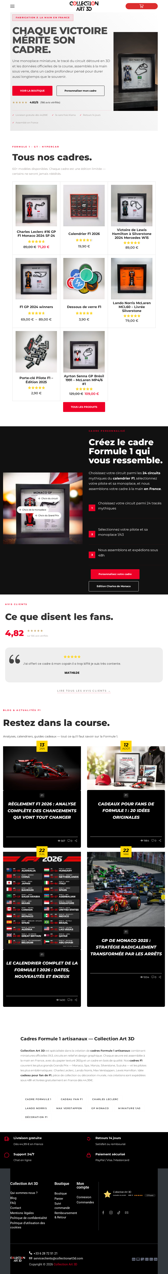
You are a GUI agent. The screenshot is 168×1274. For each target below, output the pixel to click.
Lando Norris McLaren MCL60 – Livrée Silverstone (132, 307)
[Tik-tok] (118, 1212)
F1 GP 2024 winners (36, 307)
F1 (42, 795)
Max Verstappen (69, 1108)
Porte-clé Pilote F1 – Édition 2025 (36, 380)
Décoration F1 (36, 1117)
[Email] (126, 1212)
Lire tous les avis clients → (84, 690)
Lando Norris (36, 1108)
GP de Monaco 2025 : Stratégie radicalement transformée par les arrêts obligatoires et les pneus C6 (126, 947)
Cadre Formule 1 (38, 1099)
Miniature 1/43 (129, 1108)
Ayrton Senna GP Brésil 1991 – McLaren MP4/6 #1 (84, 380)
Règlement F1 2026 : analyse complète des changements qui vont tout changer (42, 810)
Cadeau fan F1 (72, 1099)
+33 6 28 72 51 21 (46, 1253)
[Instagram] (111, 1212)
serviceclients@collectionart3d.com (58, 1258)
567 (63, 840)
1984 (146, 840)
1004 (146, 977)
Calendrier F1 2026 (84, 234)
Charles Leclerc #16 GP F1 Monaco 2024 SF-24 (36, 234)
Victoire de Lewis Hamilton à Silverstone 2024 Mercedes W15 (131, 234)
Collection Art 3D (65, 1264)
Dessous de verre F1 (84, 307)
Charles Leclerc (105, 1099)
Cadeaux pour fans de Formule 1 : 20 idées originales (126, 810)
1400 (62, 999)
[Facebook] (103, 1212)
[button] (32, 91)
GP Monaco (100, 1108)
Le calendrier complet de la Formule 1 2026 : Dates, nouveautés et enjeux (42, 970)
